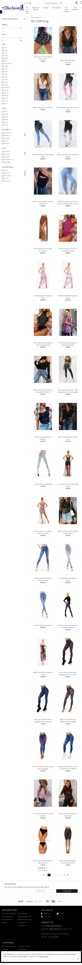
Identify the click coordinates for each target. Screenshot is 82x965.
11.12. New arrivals (66, 9)
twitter (62, 913)
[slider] (3, 28)
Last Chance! (75, 9)
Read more (43, 956)
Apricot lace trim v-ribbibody (43, 107)
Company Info (23, 913)
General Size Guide (25, 919)
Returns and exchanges (22, 924)
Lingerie (46, 8)
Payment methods (24, 916)
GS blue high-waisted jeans (43, 625)
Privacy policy (7, 919)
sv (27, 3)
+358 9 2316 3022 (54, 929)
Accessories (56, 8)
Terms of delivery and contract (9, 915)
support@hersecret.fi (54, 926)
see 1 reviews (43, 870)
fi (25, 3)
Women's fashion (35, 9)
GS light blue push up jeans (43, 484)
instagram (47, 916)
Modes (4, 922)
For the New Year (27, 10)
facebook (47, 913)
